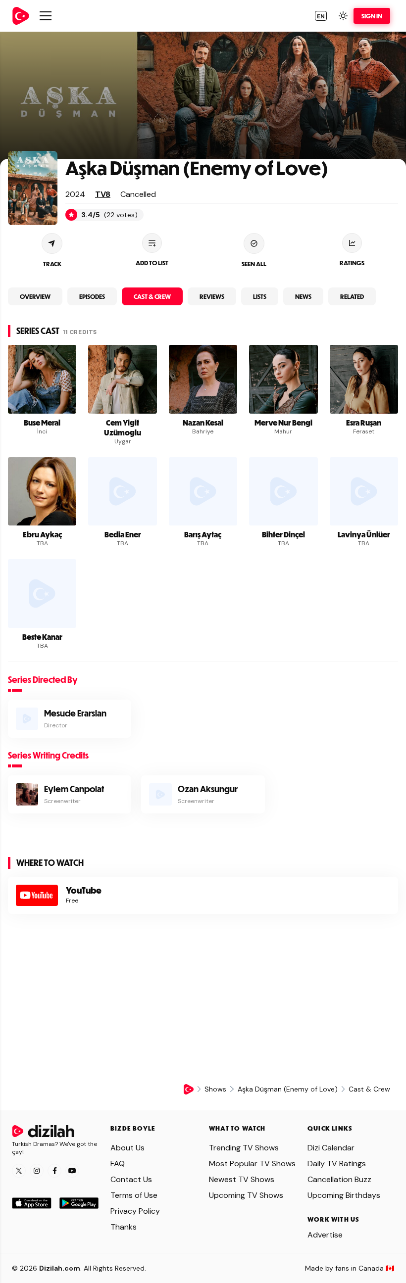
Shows (215, 1089)
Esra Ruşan (363, 422)
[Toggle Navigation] (45, 15)
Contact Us (131, 1179)
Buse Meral (42, 422)
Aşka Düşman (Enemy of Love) (196, 167)
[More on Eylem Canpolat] (69, 794)
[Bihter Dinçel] (283, 491)
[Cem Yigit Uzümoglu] (122, 379)
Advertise (325, 1235)
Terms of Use (133, 1195)
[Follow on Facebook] (54, 1171)
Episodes (92, 296)
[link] (21, 16)
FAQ (117, 1163)
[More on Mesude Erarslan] (69, 719)
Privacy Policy (135, 1211)
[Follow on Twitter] (19, 1171)
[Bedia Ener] (122, 491)
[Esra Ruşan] (364, 379)
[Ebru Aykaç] (42, 491)
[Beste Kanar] (42, 593)
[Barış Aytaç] (203, 491)
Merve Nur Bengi (283, 422)
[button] (321, 16)
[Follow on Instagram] (37, 1171)
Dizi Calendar (331, 1147)
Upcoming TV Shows (246, 1195)
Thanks (123, 1227)
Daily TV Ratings (336, 1163)
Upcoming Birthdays (343, 1195)
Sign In (371, 16)
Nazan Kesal (203, 422)
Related (352, 296)
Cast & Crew (152, 296)
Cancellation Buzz (339, 1179)
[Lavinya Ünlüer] (364, 491)
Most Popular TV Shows (252, 1163)
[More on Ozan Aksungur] (202, 794)
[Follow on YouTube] (72, 1171)
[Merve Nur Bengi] (283, 379)
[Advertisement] (203, 999)
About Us (127, 1147)
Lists (259, 296)
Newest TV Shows (241, 1179)
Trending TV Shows (244, 1147)
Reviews (212, 296)
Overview (35, 296)
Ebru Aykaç (42, 534)
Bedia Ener (122, 534)
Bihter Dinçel (283, 534)
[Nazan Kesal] (203, 379)
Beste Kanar (42, 636)
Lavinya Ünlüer (364, 534)
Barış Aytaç (202, 534)
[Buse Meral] (42, 379)
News (303, 296)
